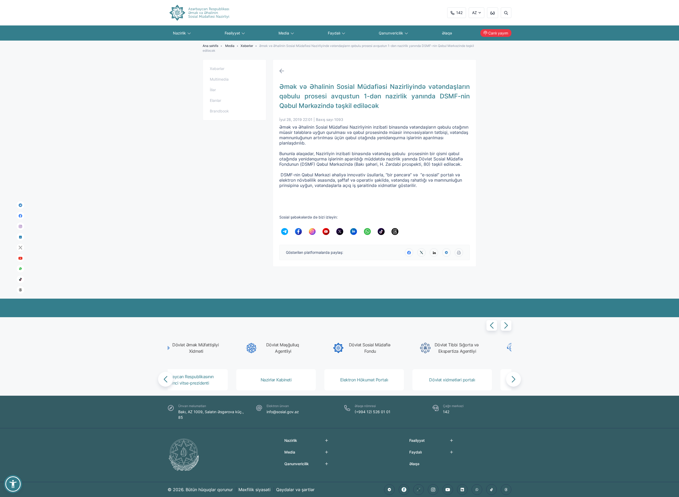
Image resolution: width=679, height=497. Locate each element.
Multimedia (219, 79)
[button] (491, 325)
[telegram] (20, 205)
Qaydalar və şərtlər (295, 489)
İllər (213, 90)
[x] (20, 248)
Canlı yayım (498, 33)
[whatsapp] (20, 268)
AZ (474, 12)
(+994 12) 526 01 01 (372, 411)
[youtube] (20, 258)
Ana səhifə (210, 46)
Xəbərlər (247, 46)
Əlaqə (447, 33)
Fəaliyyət (233, 33)
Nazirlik (180, 33)
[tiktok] (20, 279)
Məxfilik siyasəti (254, 489)
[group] (209, 348)
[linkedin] (20, 237)
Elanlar (215, 100)
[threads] (20, 289)
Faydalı (334, 33)
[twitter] (421, 252)
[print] (459, 252)
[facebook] (20, 215)
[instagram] (20, 226)
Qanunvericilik (391, 33)
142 (459, 12)
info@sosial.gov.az (283, 411)
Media (284, 33)
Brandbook (219, 111)
